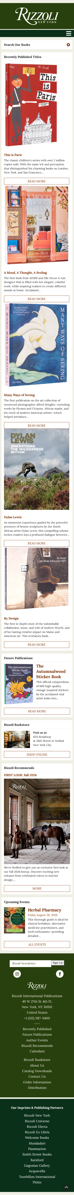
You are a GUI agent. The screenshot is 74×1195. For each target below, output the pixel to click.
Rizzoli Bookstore (37, 1060)
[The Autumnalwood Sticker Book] (18, 684)
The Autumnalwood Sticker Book (51, 671)
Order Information (37, 1082)
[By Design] (36, 579)
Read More (37, 181)
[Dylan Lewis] (36, 469)
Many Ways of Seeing (19, 395)
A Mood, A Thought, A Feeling (25, 272)
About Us (37, 1065)
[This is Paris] (36, 105)
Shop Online (37, 754)
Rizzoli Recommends (37, 1046)
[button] (37, 45)
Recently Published (37, 1029)
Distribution (37, 1088)
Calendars (37, 1051)
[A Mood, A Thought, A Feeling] (36, 224)
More (37, 888)
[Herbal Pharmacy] (14, 920)
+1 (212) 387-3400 (37, 1018)
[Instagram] (17, 974)
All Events (37, 944)
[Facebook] (60, 974)
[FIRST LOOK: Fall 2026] (37, 821)
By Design (11, 618)
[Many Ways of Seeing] (36, 345)
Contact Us (37, 1076)
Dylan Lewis (13, 517)
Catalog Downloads (37, 1071)
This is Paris (13, 155)
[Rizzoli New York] (36, 16)
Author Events (37, 1040)
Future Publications (37, 1034)
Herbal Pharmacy (44, 910)
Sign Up (58, 962)
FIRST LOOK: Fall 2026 (20, 775)
